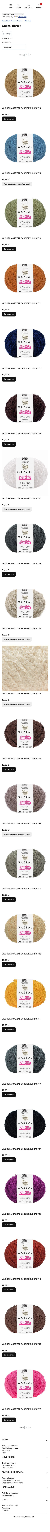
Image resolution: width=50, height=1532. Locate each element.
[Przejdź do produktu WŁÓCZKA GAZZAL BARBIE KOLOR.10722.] (25, 1189)
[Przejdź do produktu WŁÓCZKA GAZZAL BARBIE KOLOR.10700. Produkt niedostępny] (25, 473)
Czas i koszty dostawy (11, 1480)
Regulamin (6, 1450)
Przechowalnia (7, 1468)
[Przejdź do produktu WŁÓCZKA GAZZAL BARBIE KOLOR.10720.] (25, 1384)
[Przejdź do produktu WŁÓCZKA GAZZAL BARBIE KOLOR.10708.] (25, 733)
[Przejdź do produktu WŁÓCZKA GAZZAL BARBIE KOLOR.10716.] (25, 213)
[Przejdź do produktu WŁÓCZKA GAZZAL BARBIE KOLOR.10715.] (25, 863)
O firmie (5, 1510)
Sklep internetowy (22, 1517)
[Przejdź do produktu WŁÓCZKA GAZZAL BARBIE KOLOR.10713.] (25, 1254)
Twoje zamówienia (9, 1463)
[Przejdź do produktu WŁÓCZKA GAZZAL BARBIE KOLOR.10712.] (25, 278)
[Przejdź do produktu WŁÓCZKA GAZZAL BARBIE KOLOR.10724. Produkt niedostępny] (25, 148)
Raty (4, 1453)
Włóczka (28, 21)
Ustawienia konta (9, 1465)
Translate (22, 16)
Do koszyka (9, 119)
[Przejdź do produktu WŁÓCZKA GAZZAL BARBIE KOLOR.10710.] (25, 83)
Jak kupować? (7, 1495)
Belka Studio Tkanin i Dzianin (12, 21)
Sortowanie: (6, 42)
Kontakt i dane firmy (10, 1506)
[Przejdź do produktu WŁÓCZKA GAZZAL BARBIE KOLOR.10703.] (25, 538)
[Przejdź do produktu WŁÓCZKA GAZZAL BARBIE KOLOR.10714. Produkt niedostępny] (25, 668)
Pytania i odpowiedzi (10, 1448)
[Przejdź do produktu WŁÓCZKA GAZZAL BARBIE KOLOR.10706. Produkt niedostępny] (25, 603)
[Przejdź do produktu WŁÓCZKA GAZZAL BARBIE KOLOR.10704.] (25, 1124)
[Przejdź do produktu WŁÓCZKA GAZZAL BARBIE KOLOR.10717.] (25, 1059)
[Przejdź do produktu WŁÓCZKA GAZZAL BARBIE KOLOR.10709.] (25, 408)
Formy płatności (8, 1478)
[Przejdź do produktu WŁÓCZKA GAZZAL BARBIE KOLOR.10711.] (25, 994)
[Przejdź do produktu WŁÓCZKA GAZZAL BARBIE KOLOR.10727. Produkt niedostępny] (25, 798)
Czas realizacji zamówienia (12, 1483)
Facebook (6, 1508)
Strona (21, 55)
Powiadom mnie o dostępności (17, 184)
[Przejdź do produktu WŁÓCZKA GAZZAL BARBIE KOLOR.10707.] (25, 1319)
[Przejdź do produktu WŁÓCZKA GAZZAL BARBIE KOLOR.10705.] (25, 928)
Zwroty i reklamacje (9, 1445)
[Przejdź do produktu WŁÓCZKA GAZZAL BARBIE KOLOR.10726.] (25, 343)
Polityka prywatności (10, 1493)
